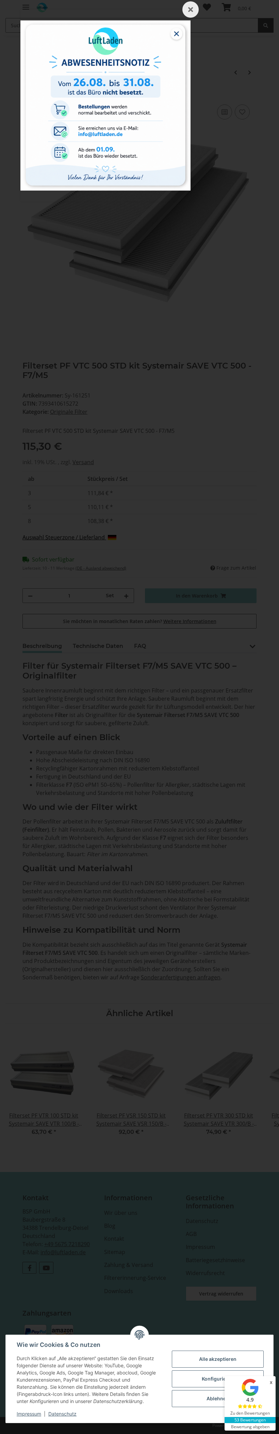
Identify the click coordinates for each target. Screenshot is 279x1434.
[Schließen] (190, 9)
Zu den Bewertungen (250, 1413)
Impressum (29, 1414)
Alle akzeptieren (217, 1359)
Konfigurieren (218, 1379)
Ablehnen (218, 1398)
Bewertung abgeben (250, 1427)
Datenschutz (62, 1414)
